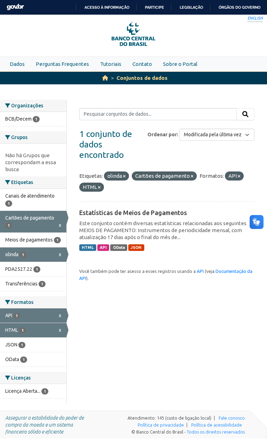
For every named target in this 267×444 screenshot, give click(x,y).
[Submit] (245, 114)
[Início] (105, 78)
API (103, 247)
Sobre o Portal (180, 64)
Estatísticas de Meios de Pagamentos (133, 212)
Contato (142, 64)
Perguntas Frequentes (62, 64)
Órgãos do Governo (239, 7)
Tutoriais (110, 64)
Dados (17, 64)
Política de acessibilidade (216, 424)
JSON (136, 247)
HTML (88, 247)
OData (119, 247)
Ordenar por (162, 134)
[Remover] (124, 176)
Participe (154, 7)
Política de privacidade (161, 424)
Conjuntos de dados (142, 78)
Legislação (191, 7)
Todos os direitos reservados (216, 431)
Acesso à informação (106, 7)
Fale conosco (232, 417)
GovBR (15, 7)
